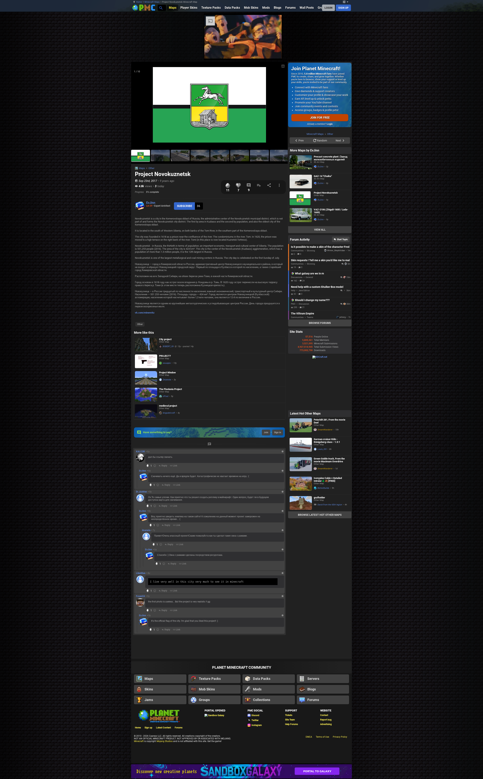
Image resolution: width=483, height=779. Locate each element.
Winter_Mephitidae (336, 298)
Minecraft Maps (152, 2)
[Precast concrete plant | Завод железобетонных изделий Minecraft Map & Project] (301, 211)
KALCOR (140, 451)
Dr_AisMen (141, 491)
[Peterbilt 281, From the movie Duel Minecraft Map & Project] (301, 474)
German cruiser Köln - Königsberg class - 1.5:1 (327, 488)
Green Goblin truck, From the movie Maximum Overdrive (329, 508)
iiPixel (165, 396)
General (309, 325)
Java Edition (304, 338)
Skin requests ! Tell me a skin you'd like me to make (320, 308)
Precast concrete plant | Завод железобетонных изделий (330, 206)
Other (151, 168)
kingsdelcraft (169, 413)
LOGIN (328, 7)
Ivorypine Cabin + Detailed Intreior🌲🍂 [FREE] (328, 527)
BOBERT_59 (168, 346)
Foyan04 (140, 596)
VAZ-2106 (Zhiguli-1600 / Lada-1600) (331, 259)
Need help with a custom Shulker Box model (317, 334)
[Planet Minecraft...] (160, 7)
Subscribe (184, 206)
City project (165, 339)
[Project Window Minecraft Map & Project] (146, 378)
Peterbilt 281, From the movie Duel (329, 469)
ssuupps (167, 363)
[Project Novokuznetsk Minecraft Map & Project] (301, 246)
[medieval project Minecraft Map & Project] (146, 411)
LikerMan (140, 573)
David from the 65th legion (330, 552)
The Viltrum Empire (302, 361)
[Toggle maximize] (283, 66)
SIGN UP (343, 7)
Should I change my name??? (312, 347)
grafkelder (319, 545)
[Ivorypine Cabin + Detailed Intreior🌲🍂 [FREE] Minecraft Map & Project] (301, 532)
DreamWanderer (325, 477)
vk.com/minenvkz (145, 312)
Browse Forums (320, 370)
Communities (297, 298)
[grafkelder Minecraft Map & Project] (301, 551)
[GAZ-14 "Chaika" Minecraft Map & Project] (301, 229)
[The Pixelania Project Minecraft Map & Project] (146, 394)
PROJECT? (165, 355)
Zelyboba (167, 379)
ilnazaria (146, 530)
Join (266, 432)
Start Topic (342, 287)
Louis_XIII (322, 497)
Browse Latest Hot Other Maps (320, 562)
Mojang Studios (165, 741)
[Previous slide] (138, 106)
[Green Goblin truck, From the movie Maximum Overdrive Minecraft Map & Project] (301, 513)
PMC (293, 352)
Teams (310, 365)
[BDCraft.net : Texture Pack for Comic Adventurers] (319, 404)
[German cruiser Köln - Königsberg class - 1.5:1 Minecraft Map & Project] (301, 494)
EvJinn (150, 203)
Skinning (311, 298)
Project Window (167, 372)
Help (293, 338)
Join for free (320, 117)
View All (320, 277)
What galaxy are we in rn (309, 321)
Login (330, 124)
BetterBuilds (323, 536)
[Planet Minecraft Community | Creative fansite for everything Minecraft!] (159, 715)
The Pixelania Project (170, 389)
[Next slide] (280, 106)
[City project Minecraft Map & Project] (146, 345)
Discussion (304, 352)
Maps (142, 168)
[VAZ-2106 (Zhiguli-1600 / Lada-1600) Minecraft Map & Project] (301, 264)
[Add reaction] (154, 465)
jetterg (342, 365)
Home (139, 2)
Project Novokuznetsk (326, 240)
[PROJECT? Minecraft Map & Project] (146, 361)
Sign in (277, 432)
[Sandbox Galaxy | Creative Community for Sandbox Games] (241, 771)
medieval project (168, 405)
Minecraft (139, 741)
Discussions (296, 325)
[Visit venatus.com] (366, 52)
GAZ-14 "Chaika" (323, 223)
